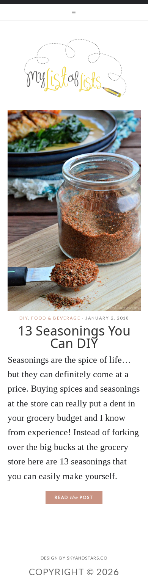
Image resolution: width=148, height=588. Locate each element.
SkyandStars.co (87, 557)
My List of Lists (74, 68)
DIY (23, 317)
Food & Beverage (55, 317)
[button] (74, 12)
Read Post (74, 497)
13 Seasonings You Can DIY (74, 337)
